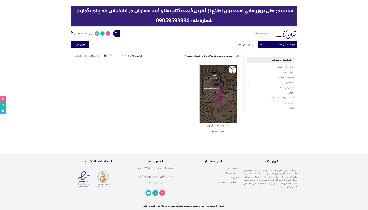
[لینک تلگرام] (97, 33)
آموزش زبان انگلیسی (286, 67)
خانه (237, 56)
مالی (292, 108)
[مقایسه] (201, 69)
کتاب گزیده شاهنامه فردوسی (218, 125)
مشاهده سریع (201, 76)
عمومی (291, 92)
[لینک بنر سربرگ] (188, 3)
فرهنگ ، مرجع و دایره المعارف (282, 97)
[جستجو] (116, 33)
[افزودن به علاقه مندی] (201, 82)
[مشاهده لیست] (115, 56)
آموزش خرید (80, 44)
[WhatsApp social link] (102, 33)
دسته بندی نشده (287, 87)
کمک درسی (289, 102)
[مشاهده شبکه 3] (110, 56)
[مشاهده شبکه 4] (105, 56)
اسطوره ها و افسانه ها (285, 77)
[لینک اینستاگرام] (108, 33)
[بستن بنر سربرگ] (3, 3)
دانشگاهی (290, 82)
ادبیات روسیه (288, 72)
